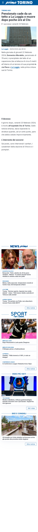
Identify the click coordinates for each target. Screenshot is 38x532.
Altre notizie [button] (31, 308)
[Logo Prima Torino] (19, 3)
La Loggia (15, 67)
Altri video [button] (31, 408)
